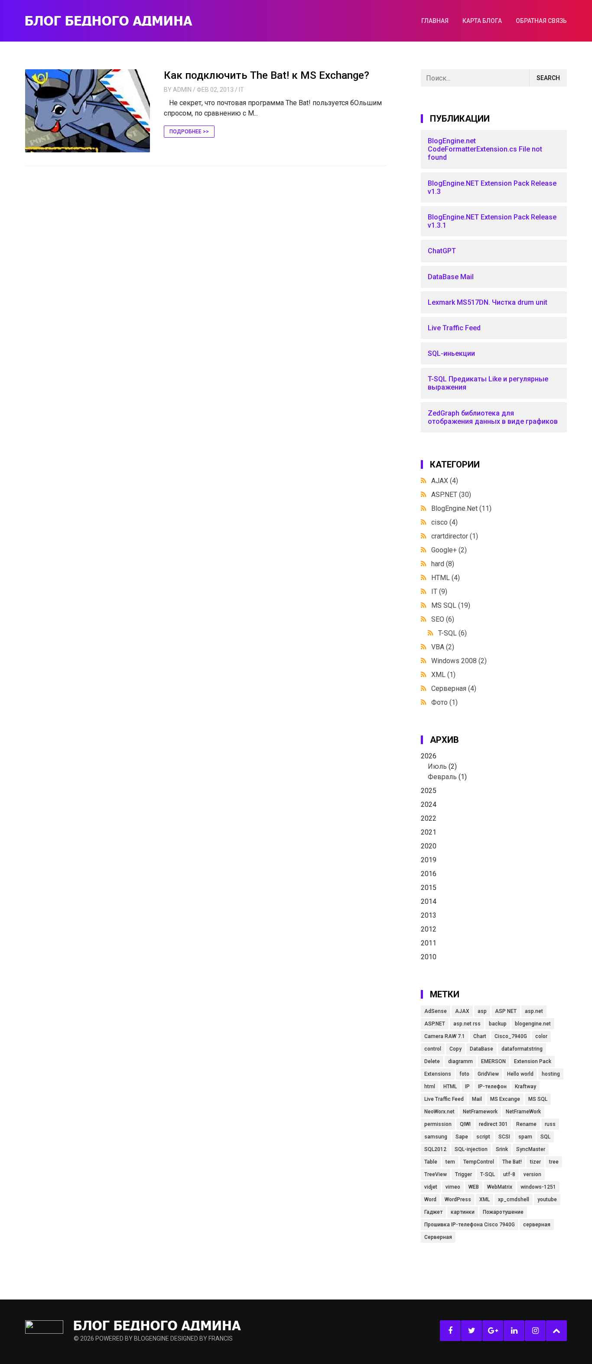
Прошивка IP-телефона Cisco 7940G (469, 1225)
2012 (428, 929)
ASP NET (506, 1011)
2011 (428, 943)
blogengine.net (533, 1024)
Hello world (520, 1074)
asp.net (534, 1011)
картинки (463, 1212)
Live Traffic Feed (444, 1099)
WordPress (458, 1199)
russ (550, 1124)
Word (430, 1199)
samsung (435, 1137)
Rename (526, 1124)
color (541, 1036)
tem (450, 1162)
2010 (428, 957)
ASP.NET (451, 494)
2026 (444, 766)
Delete (432, 1061)
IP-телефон (492, 1086)
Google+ (449, 550)
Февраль (442, 777)
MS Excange (505, 1099)
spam (525, 1137)
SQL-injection (471, 1149)
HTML (445, 578)
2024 (428, 804)
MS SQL (450, 605)
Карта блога (482, 20)
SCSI (504, 1137)
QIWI (465, 1124)
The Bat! (512, 1162)
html (429, 1086)
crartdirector (454, 536)
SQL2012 (435, 1149)
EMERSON (493, 1061)
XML (443, 675)
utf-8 (509, 1174)
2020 (428, 846)
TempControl (478, 1162)
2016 (428, 874)
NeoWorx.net (439, 1112)
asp (482, 1011)
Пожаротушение (503, 1212)
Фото (444, 702)
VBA (442, 647)
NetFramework (480, 1112)
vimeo (453, 1187)
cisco (444, 522)
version (532, 1174)
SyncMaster (530, 1149)
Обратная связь (541, 20)
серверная (536, 1225)
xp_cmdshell (513, 1199)
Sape (461, 1137)
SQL (545, 1137)
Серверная (453, 688)
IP (467, 1086)
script (483, 1137)
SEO (442, 619)
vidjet (430, 1187)
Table (430, 1162)
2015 (428, 888)
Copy (455, 1049)
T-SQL (452, 633)
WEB (473, 1187)
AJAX (444, 481)
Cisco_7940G (510, 1036)
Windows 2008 (459, 661)
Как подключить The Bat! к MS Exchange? (266, 75)
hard (442, 564)
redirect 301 (493, 1124)
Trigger (463, 1174)
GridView (488, 1074)
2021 (428, 832)
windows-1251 (538, 1187)
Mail (477, 1099)
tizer (535, 1162)
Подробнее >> (189, 132)
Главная (435, 20)
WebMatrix (499, 1187)
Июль (437, 766)
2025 (428, 791)
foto (464, 1074)
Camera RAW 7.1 (444, 1036)
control (432, 1049)
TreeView (435, 1174)
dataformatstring (522, 1049)
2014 (428, 901)
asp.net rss (467, 1024)
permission (438, 1124)
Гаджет (433, 1212)
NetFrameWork (523, 1112)
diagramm (460, 1061)
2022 (428, 818)
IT (241, 89)
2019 (428, 860)
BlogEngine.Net (461, 508)
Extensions (437, 1074)
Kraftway (525, 1086)
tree (554, 1162)
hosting (551, 1074)
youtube (547, 1199)
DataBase (481, 1049)
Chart (479, 1036)
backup (498, 1024)
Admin (182, 89)
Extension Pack (532, 1061)
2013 (428, 915)
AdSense (435, 1011)
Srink (502, 1149)
